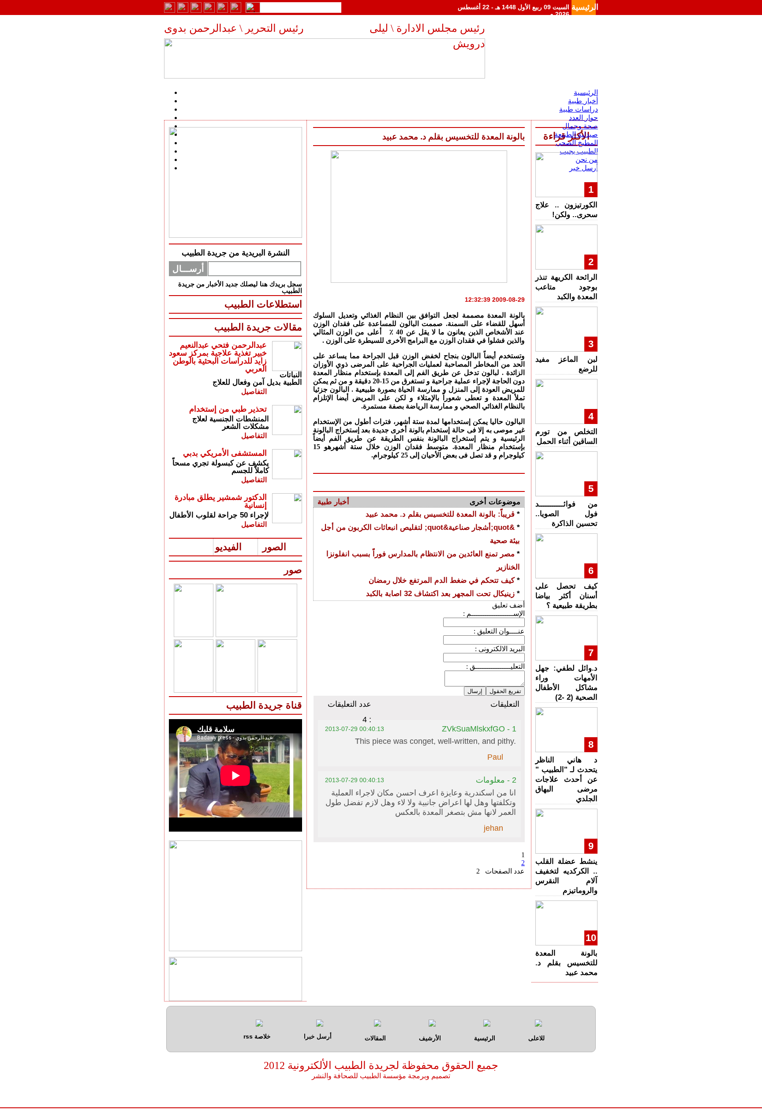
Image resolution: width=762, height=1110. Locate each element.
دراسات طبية (578, 109)
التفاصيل (254, 391)
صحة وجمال (580, 126)
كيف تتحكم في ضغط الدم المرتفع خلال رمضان (442, 580)
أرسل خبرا (318, 1036)
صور (293, 569)
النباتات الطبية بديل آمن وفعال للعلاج (257, 378)
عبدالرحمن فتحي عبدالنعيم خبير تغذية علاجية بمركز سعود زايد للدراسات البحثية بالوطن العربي (218, 357)
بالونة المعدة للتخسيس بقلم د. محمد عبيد (566, 963)
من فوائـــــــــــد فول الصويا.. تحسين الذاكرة (566, 514)
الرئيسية (585, 7)
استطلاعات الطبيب (263, 304)
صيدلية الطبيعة (576, 134)
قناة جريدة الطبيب (264, 705)
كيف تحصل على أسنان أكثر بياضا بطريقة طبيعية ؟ (566, 596)
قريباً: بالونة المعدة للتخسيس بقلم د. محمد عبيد (440, 514)
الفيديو (228, 546)
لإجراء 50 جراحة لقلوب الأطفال (219, 515)
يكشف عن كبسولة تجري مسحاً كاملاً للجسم (220, 467)
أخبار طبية (583, 101)
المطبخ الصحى (577, 142)
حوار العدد (583, 117)
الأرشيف (430, 1038)
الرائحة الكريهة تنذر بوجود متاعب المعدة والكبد (566, 287)
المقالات (375, 1038)
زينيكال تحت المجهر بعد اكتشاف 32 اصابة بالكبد (440, 593)
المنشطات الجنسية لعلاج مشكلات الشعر (230, 423)
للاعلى (536, 1038)
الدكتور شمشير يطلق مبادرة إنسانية (221, 501)
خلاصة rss (257, 1036)
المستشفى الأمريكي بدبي (225, 453)
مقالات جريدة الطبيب (258, 327)
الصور (274, 546)
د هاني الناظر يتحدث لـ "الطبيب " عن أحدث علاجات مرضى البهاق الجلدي (566, 779)
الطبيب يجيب (579, 151)
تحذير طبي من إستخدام (228, 409)
